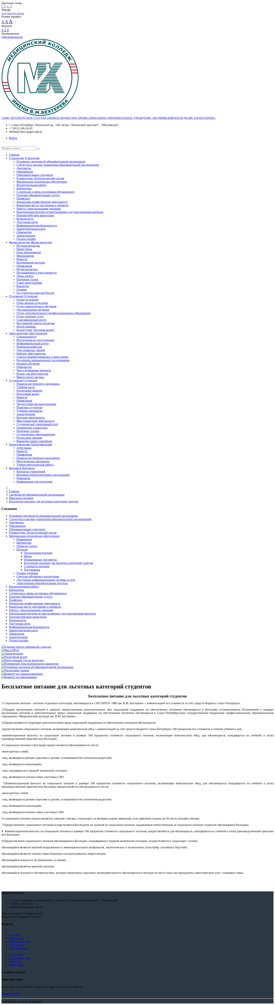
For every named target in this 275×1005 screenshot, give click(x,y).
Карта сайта (16, 964)
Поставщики (32, 569)
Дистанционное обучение (32, 309)
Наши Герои (24, 249)
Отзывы (21, 289)
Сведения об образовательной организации (37, 494)
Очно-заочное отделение (32, 303)
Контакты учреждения (30, 471)
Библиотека (23, 188)
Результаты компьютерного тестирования (42, 360)
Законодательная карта (30, 228)
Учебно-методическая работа (35, 464)
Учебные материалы (29, 410)
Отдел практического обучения (36, 306)
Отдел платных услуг (30, 316)
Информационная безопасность (36, 225)
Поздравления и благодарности (36, 272)
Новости (22, 259)
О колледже (16, 158)
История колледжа (28, 245)
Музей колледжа (26, 269)
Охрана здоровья (27, 573)
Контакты (15, 468)
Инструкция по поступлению (35, 340)
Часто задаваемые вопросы (33, 370)
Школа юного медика (30, 377)
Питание (22, 549)
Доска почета (24, 276)
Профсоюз (23, 198)
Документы (23, 168)
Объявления (24, 265)
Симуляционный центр (31, 319)
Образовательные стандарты (34, 175)
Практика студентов (29, 407)
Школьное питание (21, 498)
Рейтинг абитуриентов (31, 353)
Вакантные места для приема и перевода (42, 205)
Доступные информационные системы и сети (45, 579)
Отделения (16, 296)
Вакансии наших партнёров (34, 441)
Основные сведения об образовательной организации (50, 161)
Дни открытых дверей (30, 350)
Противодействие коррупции (35, 215)
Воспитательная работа (31, 185)
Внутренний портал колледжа (35, 323)
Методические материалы (33, 461)
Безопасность (24, 218)
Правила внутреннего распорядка (38, 383)
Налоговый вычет (27, 394)
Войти (13, 138)
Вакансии (22, 286)
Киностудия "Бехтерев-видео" (35, 330)
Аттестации (23, 447)
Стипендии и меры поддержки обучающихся (45, 191)
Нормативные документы (40, 559)
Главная (14, 154)
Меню (28, 556)
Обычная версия (11, 37)
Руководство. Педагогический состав (40, 178)
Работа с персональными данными (38, 208)
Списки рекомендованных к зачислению (42, 356)
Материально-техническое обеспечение (41, 181)
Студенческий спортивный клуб (37, 424)
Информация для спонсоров (34, 481)
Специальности (26, 336)
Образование (24, 171)
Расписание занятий (29, 390)
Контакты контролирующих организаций (43, 474)
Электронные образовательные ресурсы (42, 583)
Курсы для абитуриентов (32, 373)
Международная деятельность (35, 420)
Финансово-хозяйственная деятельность (42, 201)
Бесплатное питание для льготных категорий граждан (43, 501)
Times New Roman (15, 13)
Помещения (24, 539)
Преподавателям (19, 444)
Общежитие (24, 232)
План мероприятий (28, 252)
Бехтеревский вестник (30, 262)
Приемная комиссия (29, 346)
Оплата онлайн (26, 239)
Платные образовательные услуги (38, 195)
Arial (3, 13)
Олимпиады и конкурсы (32, 427)
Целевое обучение (28, 363)
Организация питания (38, 552)
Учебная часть (25, 387)
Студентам (16, 380)
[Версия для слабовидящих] (4, 144)
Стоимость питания (36, 566)
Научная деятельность (30, 417)
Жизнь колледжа (19, 242)
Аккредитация (25, 235)
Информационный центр (32, 343)
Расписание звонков (29, 437)
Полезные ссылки (27, 431)
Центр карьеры (26, 326)
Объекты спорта (26, 546)
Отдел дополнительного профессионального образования (53, 313)
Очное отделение (27, 299)
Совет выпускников (29, 282)
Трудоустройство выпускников (36, 404)
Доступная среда (27, 222)
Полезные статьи (27, 279)
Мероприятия (25, 255)
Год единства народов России (35, 292)
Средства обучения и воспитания (37, 576)
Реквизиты (23, 478)
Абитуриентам (18, 333)
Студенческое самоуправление (35, 434)
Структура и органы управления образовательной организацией (57, 164)
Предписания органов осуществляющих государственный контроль (59, 212)
